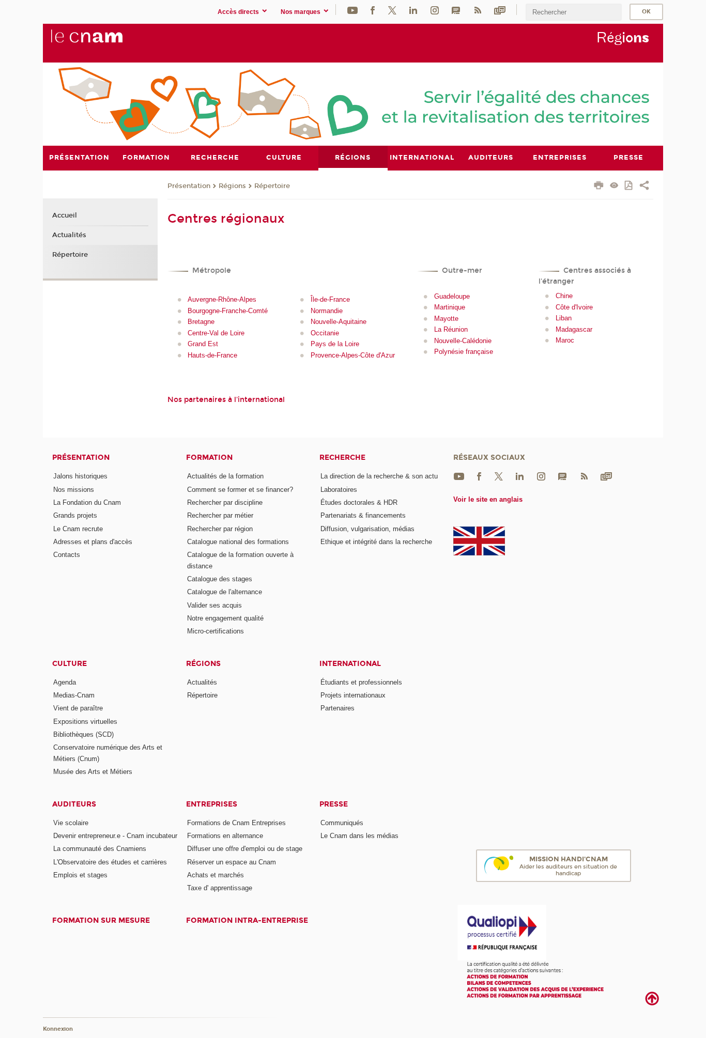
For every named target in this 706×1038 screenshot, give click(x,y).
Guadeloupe (452, 296)
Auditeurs (74, 804)
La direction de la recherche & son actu (379, 476)
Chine (564, 296)
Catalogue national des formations (238, 542)
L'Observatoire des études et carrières (110, 862)
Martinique (449, 307)
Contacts (66, 555)
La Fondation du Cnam (87, 502)
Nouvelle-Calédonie (463, 341)
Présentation (188, 186)
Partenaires (337, 708)
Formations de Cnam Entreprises (236, 823)
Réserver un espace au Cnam (231, 862)
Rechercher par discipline (225, 502)
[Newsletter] (499, 9)
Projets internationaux (353, 695)
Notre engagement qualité (225, 618)
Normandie (327, 311)
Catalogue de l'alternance (224, 592)
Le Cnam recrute (78, 529)
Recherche (342, 457)
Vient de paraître (78, 708)
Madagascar (574, 329)
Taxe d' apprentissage (219, 888)
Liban (564, 318)
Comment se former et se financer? (240, 489)
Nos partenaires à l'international (226, 399)
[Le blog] (456, 9)
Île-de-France (330, 299)
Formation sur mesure (101, 920)
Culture (69, 663)
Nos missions (73, 489)
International (350, 663)
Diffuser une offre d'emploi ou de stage (244, 849)
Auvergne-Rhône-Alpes (222, 299)
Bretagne (201, 322)
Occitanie (325, 333)
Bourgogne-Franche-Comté (228, 311)
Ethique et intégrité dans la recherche (376, 542)
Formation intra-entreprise (247, 920)
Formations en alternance (225, 836)
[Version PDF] (629, 186)
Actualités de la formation (225, 476)
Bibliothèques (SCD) (83, 734)
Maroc (565, 340)
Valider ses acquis (214, 605)
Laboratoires (338, 489)
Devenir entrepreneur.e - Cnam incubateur (115, 836)
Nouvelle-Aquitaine (338, 322)
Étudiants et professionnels (361, 682)
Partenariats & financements (363, 515)
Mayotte (446, 318)
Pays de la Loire (335, 344)
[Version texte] (614, 186)
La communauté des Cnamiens (99, 849)
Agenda (64, 682)
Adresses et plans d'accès (92, 542)
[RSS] (477, 9)
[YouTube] (352, 9)
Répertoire (272, 186)
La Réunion (451, 329)
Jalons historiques (80, 476)
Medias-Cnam (74, 695)
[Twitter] (392, 9)
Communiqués (341, 823)
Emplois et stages (80, 875)
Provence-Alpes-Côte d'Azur (353, 355)
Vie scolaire (70, 823)
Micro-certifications (215, 631)
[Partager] (644, 186)
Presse (333, 804)
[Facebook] (372, 9)
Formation (209, 457)
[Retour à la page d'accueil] (104, 41)
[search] (574, 12)
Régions (232, 186)
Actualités (69, 235)
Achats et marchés (215, 875)
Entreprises (211, 804)
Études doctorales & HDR (358, 502)
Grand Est (203, 344)
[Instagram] (434, 9)
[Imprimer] (598, 186)
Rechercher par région (220, 529)
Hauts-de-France (212, 355)
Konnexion (58, 1029)
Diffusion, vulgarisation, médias (367, 529)
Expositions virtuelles (85, 721)
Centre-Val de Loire (216, 333)
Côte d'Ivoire (574, 307)
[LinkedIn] (413, 9)
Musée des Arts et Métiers (92, 772)
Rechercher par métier (220, 515)
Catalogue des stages (219, 579)
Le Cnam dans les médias (359, 836)
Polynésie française (463, 351)
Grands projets (75, 515)
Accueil (64, 215)
